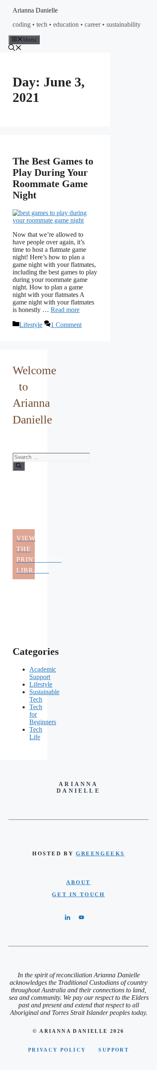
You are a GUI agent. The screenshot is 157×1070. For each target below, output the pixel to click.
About (78, 882)
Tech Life (35, 733)
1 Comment (66, 324)
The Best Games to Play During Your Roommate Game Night (53, 178)
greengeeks (100, 853)
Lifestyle (30, 324)
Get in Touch (78, 894)
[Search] (19, 466)
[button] (15, 48)
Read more (65, 309)
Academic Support (42, 673)
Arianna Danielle (35, 10)
